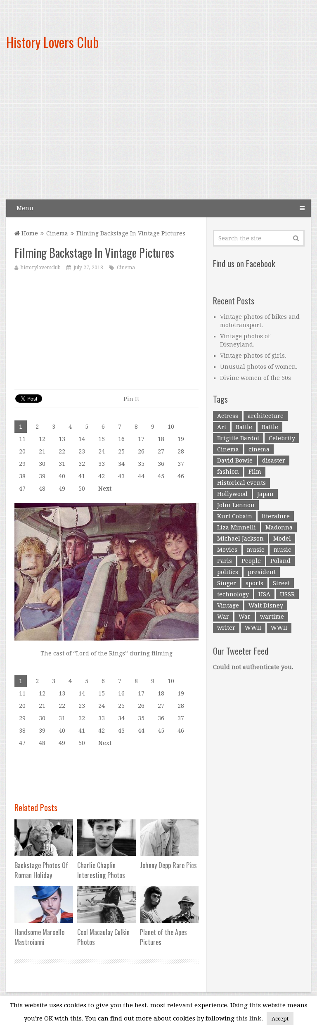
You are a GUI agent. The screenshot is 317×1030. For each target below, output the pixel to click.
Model (282, 538)
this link (248, 1018)
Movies (227, 549)
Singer (226, 583)
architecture (266, 416)
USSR (287, 594)
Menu (25, 208)
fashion (228, 471)
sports (254, 583)
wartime (272, 616)
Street (281, 583)
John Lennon (236, 505)
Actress (227, 416)
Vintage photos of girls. (253, 355)
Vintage (228, 605)
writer (226, 627)
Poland (280, 561)
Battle (244, 427)
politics (227, 572)
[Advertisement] (207, 132)
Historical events (241, 482)
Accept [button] (280, 1019)
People (251, 561)
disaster (273, 460)
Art (221, 427)
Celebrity (282, 438)
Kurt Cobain (234, 516)
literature (276, 516)
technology (233, 594)
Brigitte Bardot (238, 438)
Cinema (57, 233)
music (255, 549)
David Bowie (235, 460)
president (262, 572)
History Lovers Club (52, 42)
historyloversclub (41, 268)
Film (254, 471)
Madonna (279, 527)
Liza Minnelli (236, 527)
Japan (265, 494)
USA (264, 594)
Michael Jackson (240, 538)
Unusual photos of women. (259, 366)
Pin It (131, 399)
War (223, 616)
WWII (253, 627)
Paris (224, 561)
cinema (259, 449)
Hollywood (232, 494)
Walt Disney (265, 605)
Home (29, 233)
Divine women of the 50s (255, 378)
